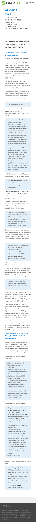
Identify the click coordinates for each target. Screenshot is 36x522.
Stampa (31, 3)
